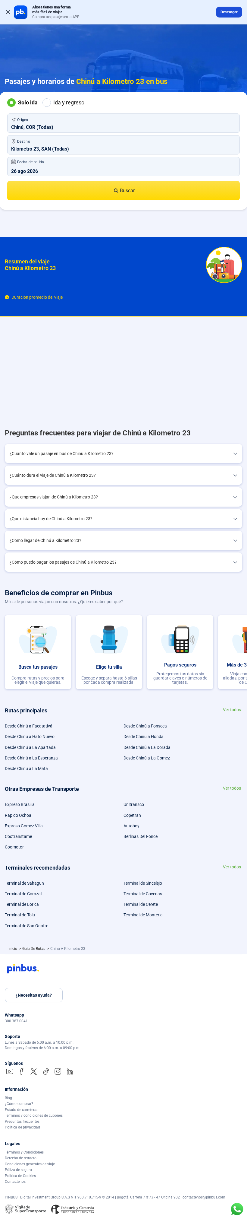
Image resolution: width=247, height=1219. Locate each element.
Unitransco (134, 804)
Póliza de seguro (18, 1170)
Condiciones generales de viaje (30, 1164)
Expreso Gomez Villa (24, 825)
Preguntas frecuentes (22, 1121)
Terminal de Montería (143, 914)
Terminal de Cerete (141, 904)
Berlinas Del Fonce (141, 836)
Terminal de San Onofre (26, 925)
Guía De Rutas (34, 949)
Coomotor (14, 847)
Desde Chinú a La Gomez (147, 758)
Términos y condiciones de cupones (34, 1115)
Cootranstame (18, 836)
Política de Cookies (20, 1176)
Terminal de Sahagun (24, 883)
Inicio (13, 949)
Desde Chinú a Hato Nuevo (30, 736)
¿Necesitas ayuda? (34, 995)
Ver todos (232, 710)
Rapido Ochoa (18, 815)
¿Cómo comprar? (19, 1104)
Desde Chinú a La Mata (26, 768)
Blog (8, 1098)
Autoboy (131, 825)
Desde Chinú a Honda (144, 736)
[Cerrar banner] (8, 12)
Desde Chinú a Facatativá (28, 726)
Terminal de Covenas (143, 893)
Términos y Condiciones (24, 1152)
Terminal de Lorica (22, 904)
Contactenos (15, 1181)
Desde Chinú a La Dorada (147, 747)
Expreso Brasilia (20, 804)
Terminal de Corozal (23, 893)
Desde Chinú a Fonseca (145, 726)
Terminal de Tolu (20, 914)
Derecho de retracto (20, 1158)
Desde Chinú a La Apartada (30, 747)
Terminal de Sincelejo (143, 883)
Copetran (132, 815)
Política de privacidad (22, 1127)
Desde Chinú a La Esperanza (31, 758)
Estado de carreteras (21, 1110)
